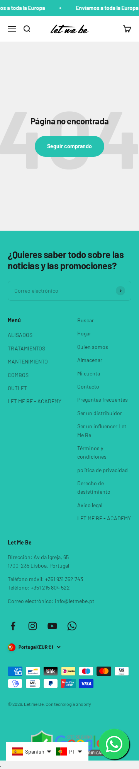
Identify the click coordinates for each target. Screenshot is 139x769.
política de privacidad (102, 470)
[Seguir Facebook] (13, 626)
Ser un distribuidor (99, 413)
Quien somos (92, 346)
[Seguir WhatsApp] (72, 626)
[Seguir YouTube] (52, 626)
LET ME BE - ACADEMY (34, 401)
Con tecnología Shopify (68, 704)
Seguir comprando (69, 146)
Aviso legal (89, 505)
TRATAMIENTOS (26, 348)
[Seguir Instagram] (32, 626)
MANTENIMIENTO (28, 361)
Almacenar (89, 360)
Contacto (88, 386)
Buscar (85, 320)
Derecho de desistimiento (93, 487)
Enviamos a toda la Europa (105, 8)
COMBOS (18, 375)
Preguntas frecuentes (102, 399)
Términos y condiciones (92, 452)
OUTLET (17, 388)
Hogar (84, 333)
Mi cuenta (88, 373)
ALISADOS (20, 335)
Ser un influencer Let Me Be (101, 430)
